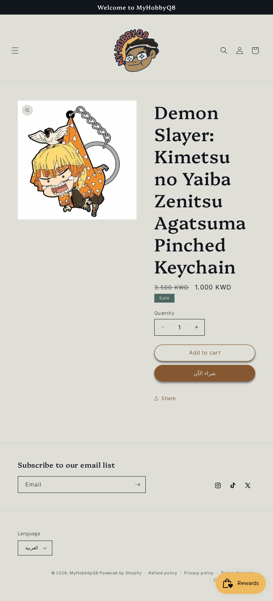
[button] (15, 50)
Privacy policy (199, 572)
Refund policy (163, 572)
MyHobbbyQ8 (84, 572)
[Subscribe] (137, 484)
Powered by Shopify (121, 572)
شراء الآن (205, 373)
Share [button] (168, 398)
